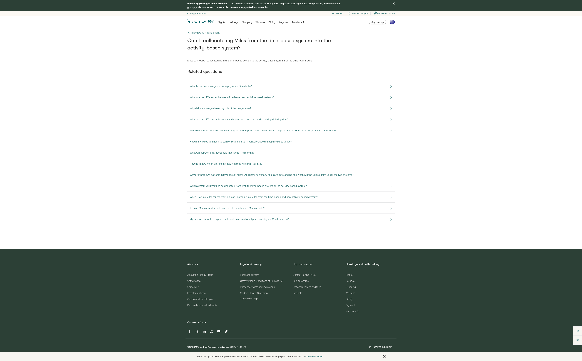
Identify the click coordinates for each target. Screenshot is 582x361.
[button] (384, 356)
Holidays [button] (233, 22)
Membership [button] (298, 22)
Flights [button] (221, 22)
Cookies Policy (313, 356)
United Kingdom (383, 346)
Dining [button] (271, 22)
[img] (394, 3)
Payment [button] (284, 22)
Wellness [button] (260, 22)
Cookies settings (249, 298)
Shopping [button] (247, 22)
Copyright (192, 347)
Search (339, 13)
